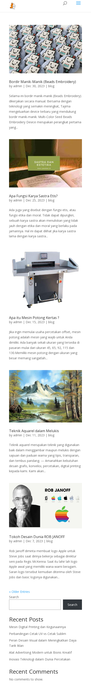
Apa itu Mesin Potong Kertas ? (34, 317)
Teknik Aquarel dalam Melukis (34, 430)
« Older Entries (19, 592)
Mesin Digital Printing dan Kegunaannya (37, 627)
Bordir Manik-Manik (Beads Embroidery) (43, 81)
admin (17, 86)
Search (14, 597)
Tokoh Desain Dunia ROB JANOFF (37, 536)
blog (51, 86)
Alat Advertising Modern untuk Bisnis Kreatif (40, 652)
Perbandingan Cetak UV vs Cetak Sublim (37, 634)
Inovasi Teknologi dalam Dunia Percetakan (39, 659)
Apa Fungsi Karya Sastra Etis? (33, 196)
